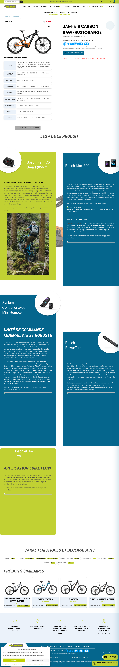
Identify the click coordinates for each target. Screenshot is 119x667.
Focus (12, 558)
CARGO (62, 647)
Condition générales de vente (50, 658)
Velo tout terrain (57, 12)
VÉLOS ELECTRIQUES (39, 6)
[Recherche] (21, 2)
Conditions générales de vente (41, 664)
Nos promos (109, 6)
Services (85, 6)
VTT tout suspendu (70, 12)
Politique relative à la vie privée (10, 664)
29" (94, 558)
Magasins (76, 6)
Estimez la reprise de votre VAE (61, 1)
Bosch (52, 562)
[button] (48, 649)
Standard (71, 562)
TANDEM (86, 647)
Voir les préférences (37, 660)
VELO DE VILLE (52, 647)
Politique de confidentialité (80, 658)
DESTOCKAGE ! (29, 558)
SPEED (70, 647)
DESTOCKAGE (26, 6)
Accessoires (54, 6)
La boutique (46, 12)
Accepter (13, 660)
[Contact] (107, 1)
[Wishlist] (101, 1)
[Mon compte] (110, 1)
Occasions (66, 6)
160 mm (111, 558)
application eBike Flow (76, 223)
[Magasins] (104, 1)
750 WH (77, 558)
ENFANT (77, 647)
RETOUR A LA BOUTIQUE (12, 17)
